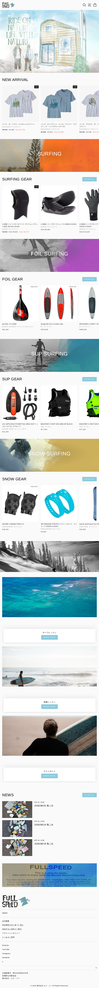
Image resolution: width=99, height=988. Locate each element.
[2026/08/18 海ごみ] (17, 847)
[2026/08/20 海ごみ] (17, 809)
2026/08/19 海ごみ (43, 824)
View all (89, 179)
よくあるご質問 (8, 937)
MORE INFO (50, 637)
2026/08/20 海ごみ (43, 805)
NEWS (5, 913)
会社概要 (5, 921)
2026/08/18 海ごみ (43, 844)
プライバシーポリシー (11, 933)
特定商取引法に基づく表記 (12, 925)
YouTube (5, 949)
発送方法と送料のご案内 (12, 929)
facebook (6, 957)
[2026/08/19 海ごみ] (17, 828)
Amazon (5, 945)
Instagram (6, 953)
